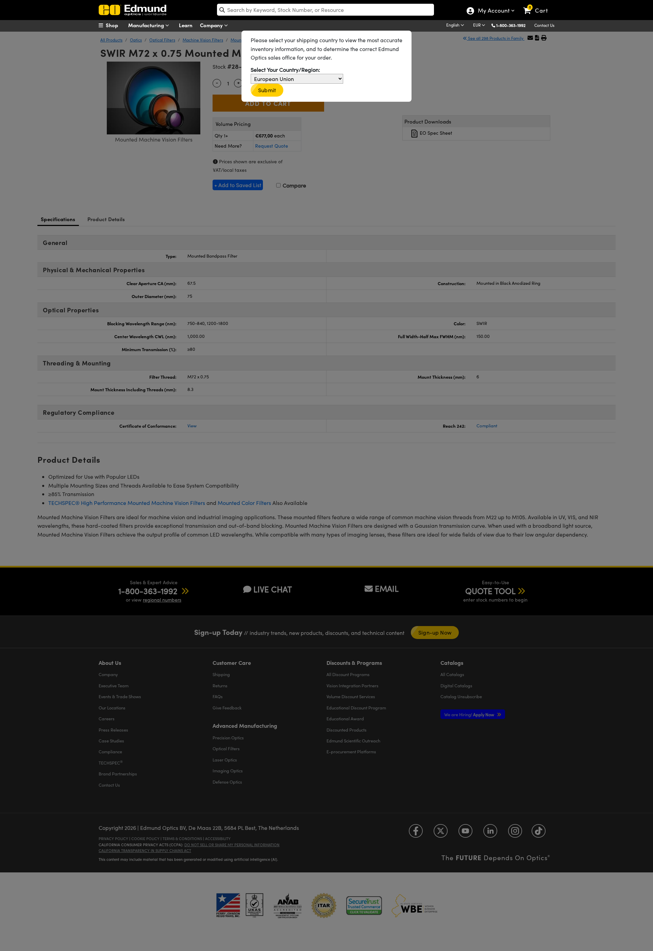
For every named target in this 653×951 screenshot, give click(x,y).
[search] (325, 10)
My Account (493, 11)
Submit (267, 90)
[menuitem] (116, 25)
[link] (538, 5)
